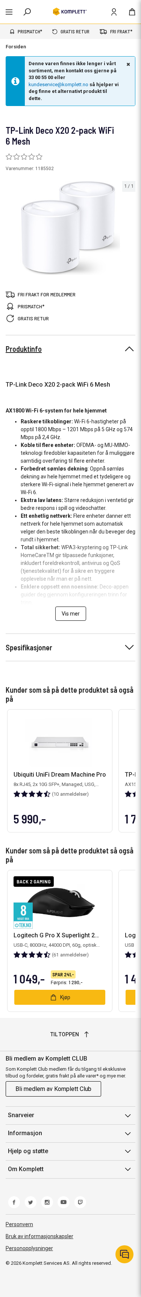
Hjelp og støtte (28, 1151)
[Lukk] (127, 64)
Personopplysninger (29, 1248)
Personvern (19, 1224)
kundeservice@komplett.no (58, 84)
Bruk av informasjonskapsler (39, 1236)
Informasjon (25, 1133)
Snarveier (21, 1115)
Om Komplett (26, 1169)
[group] (70, 228)
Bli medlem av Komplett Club (53, 1088)
